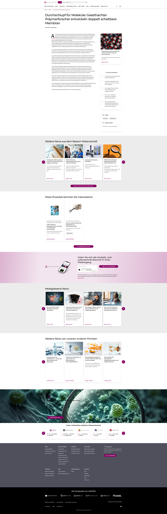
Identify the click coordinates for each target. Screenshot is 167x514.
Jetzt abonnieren (110, 455)
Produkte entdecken (75, 449)
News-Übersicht (48, 453)
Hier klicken (89, 270)
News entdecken (48, 449)
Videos (72, 471)
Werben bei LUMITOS (50, 502)
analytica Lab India (62, 457)
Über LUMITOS (60, 502)
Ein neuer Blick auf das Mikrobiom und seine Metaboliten (112, 77)
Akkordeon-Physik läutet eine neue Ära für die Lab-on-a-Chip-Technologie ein (112, 83)
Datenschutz (59, 506)
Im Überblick (61, 449)
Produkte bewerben (75, 451)
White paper (87, 475)
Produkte (86, 473)
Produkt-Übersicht (75, 453)
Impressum (47, 506)
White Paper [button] (81, 6)
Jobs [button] (87, 6)
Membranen (54, 38)
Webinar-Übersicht (49, 475)
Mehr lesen (81, 278)
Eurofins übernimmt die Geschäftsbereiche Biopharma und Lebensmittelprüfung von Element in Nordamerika (111, 104)
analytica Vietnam (62, 459)
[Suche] (86, 2)
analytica (60, 453)
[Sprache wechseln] (120, 6)
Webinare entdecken (49, 471)
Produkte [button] (62, 6)
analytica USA (61, 464)
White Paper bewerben (89, 451)
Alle (59, 2)
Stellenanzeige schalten (63, 473)
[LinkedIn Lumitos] (121, 506)
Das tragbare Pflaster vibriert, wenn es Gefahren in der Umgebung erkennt (112, 89)
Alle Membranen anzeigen (83, 246)
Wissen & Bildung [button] (94, 6)
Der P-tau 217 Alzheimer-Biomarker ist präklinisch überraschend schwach (110, 96)
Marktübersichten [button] (71, 6)
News (85, 471)
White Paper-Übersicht (89, 453)
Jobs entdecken (61, 471)
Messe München (61, 451)
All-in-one (86, 480)
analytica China (61, 455)
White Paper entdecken (89, 449)
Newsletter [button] (104, 6)
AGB (53, 506)
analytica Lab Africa (62, 461)
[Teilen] (117, 6)
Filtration (80, 37)
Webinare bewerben (49, 473)
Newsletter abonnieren (108, 266)
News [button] (56, 6)
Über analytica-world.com (71, 502)
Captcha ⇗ (94, 271)
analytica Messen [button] (49, 6)
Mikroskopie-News (55, 417)
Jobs (85, 477)
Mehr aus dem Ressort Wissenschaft (83, 186)
